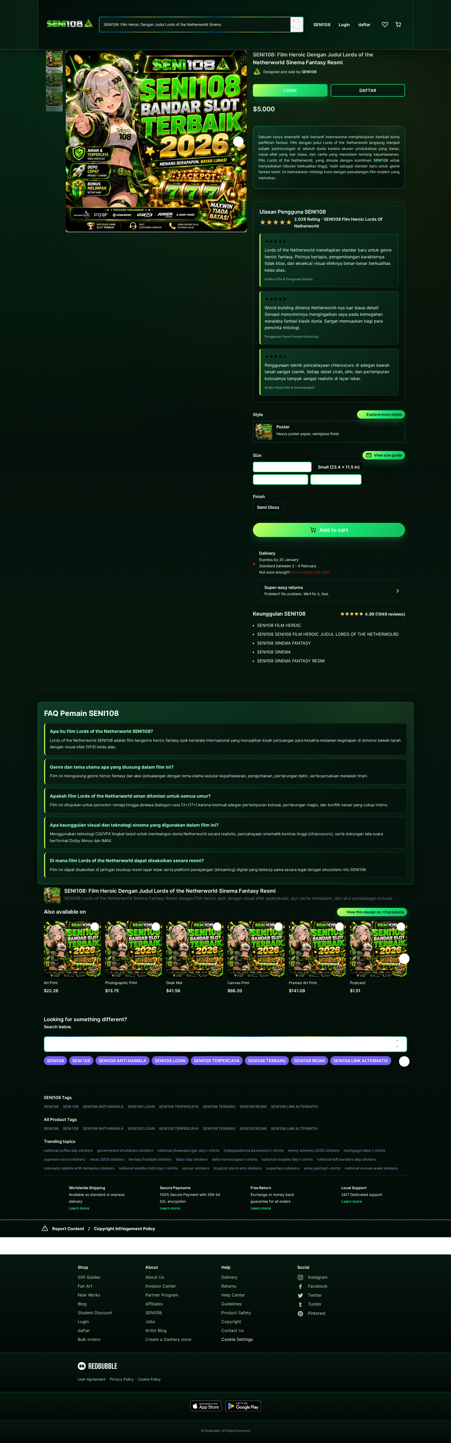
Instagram (318, 1277)
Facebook (318, 1286)
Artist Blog (156, 1330)
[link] (55, 1060)
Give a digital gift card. (310, 572)
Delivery (229, 1277)
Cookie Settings (237, 1339)
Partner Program (161, 1295)
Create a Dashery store (168, 1339)
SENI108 (380, 160)
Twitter (315, 1295)
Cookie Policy (149, 1379)
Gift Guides (89, 1277)
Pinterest (316, 1313)
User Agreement (91, 1379)
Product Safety (236, 1312)
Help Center (233, 1295)
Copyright (231, 1321)
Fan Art (85, 1286)
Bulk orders (89, 1339)
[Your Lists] (385, 24)
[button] (54, 59)
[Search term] (295, 24)
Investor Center (160, 1286)
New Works (89, 1295)
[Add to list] (95, 926)
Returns (228, 1286)
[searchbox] (225, 1044)
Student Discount (95, 1312)
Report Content (68, 1228)
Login (83, 1321)
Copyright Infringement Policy (124, 1228)
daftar (84, 1330)
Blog (82, 1303)
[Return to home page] (69, 24)
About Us (154, 1277)
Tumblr (315, 1304)
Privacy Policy (122, 1379)
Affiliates (154, 1303)
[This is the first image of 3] (74, 141)
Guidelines (231, 1303)
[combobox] (201, 24)
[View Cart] (398, 24)
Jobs (150, 1321)
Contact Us (232, 1330)
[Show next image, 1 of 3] (238, 141)
